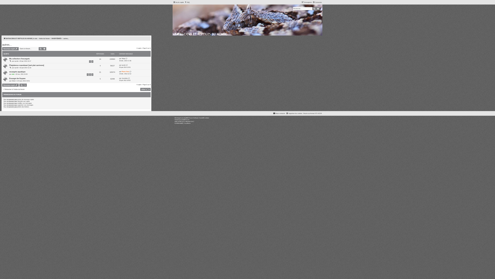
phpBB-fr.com (185, 119)
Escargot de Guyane (17, 78)
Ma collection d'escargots (19, 59)
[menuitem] (187, 2)
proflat (180, 121)
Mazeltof (188, 121)
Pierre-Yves (125, 71)
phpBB (186, 118)
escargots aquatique (17, 72)
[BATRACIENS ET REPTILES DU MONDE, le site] (201, 34)
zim (13, 74)
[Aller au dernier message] (126, 58)
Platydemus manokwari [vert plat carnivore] (26, 65)
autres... (7, 44)
